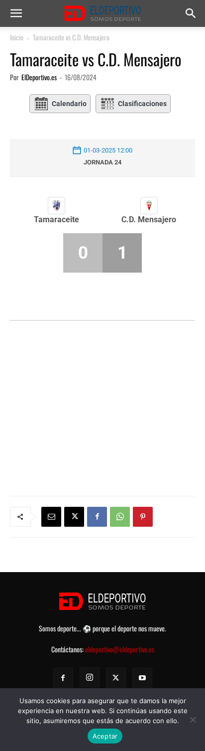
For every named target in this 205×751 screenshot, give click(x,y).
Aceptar (105, 736)
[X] (74, 517)
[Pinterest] (143, 517)
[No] (193, 720)
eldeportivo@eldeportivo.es (119, 649)
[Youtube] (142, 678)
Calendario (69, 104)
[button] (16, 13)
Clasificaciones (142, 104)
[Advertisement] (102, 392)
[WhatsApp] (120, 517)
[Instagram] (90, 677)
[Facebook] (97, 517)
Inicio (16, 37)
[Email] (51, 517)
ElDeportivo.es (39, 77)
